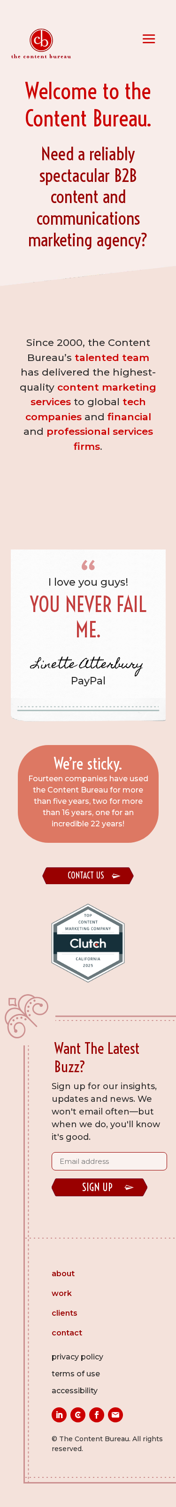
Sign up (97, 1187)
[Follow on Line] (77, 1414)
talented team (112, 357)
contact (67, 1333)
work (62, 1294)
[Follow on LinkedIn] (59, 1414)
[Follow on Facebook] (96, 1414)
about (63, 1274)
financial (129, 417)
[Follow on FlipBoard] (115, 1414)
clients (64, 1314)
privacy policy (77, 1356)
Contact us (86, 875)
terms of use (76, 1373)
